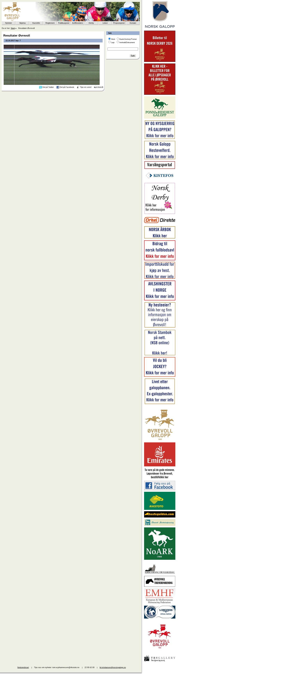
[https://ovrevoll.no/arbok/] (159, 238)
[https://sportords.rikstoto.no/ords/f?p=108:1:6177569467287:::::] (159, 355)
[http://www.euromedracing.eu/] (159, 603)
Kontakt (133, 23)
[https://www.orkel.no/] (159, 224)
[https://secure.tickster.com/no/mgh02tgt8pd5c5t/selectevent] (159, 94)
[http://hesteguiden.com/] (159, 517)
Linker (105, 23)
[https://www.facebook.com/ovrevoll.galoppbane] (159, 489)
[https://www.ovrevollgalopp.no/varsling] (159, 168)
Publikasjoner (63, 23)
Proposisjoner (119, 23)
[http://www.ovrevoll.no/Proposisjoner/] (159, 651)
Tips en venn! (85, 87)
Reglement (50, 23)
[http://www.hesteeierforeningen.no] (159, 525)
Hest (113, 39)
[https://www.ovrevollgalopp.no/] (159, 139)
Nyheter (8, 23)
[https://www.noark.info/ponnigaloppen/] (159, 118)
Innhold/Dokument (127, 42)
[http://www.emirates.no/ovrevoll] (159, 466)
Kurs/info (36, 23)
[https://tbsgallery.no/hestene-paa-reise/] (159, 662)
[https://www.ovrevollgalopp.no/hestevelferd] (159, 159)
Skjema (22, 23)
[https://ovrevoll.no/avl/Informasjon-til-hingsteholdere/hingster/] (159, 300)
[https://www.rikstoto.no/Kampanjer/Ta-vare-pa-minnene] (159, 479)
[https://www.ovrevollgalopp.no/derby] (159, 213)
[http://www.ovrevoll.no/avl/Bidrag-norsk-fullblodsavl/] (159, 260)
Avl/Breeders (77, 23)
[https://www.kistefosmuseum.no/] (159, 180)
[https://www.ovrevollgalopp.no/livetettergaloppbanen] (159, 404)
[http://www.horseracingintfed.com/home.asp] (159, 618)
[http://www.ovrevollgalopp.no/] (159, 440)
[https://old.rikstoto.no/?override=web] (159, 509)
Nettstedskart (23, 667)
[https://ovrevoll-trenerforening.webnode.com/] (159, 586)
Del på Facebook (67, 87)
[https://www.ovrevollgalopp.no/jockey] (159, 376)
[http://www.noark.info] (159, 559)
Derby (91, 23)
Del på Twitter (48, 87)
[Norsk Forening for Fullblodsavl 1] (159, 573)
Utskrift (100, 87)
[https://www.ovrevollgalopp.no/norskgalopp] (159, 28)
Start (13, 28)
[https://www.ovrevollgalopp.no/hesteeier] (159, 327)
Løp (112, 42)
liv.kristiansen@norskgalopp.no (113, 667)
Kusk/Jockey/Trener (128, 39)
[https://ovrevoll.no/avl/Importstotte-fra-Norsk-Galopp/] (159, 278)
